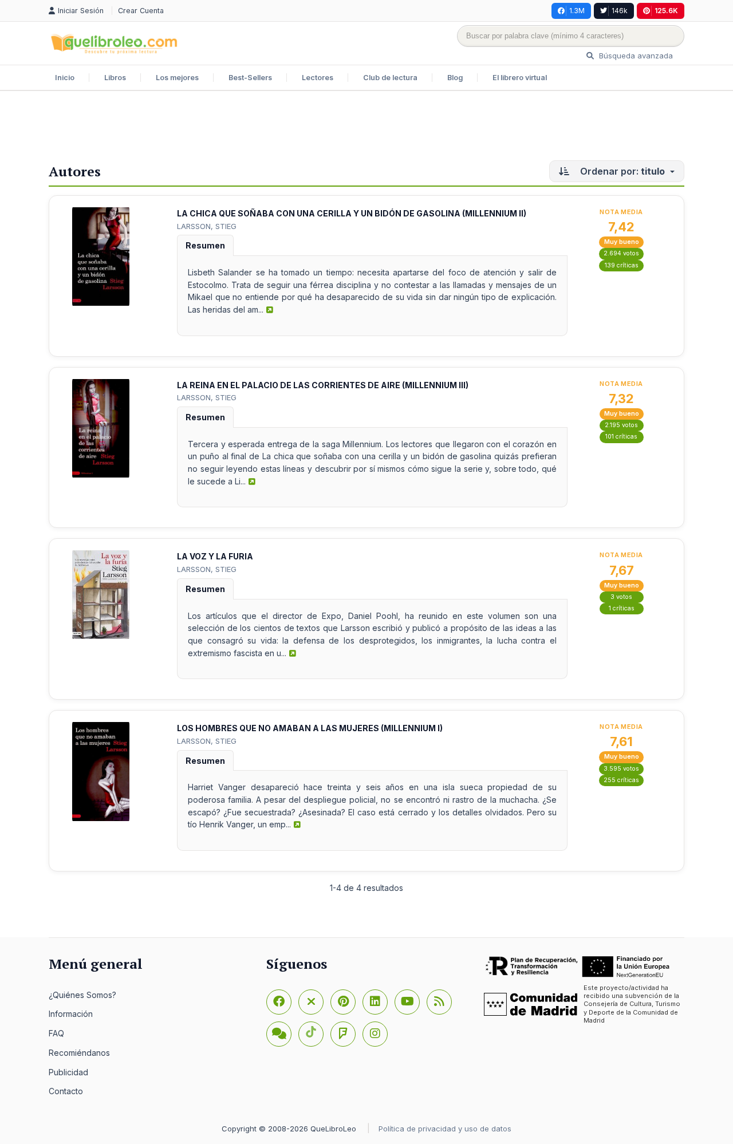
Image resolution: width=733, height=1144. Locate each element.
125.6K (666, 10)
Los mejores (177, 77)
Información (71, 1014)
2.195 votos (621, 425)
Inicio (64, 77)
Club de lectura (390, 77)
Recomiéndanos (79, 1053)
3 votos (621, 597)
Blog (455, 77)
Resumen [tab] (205, 245)
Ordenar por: (621, 171)
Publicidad (68, 1072)
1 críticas (622, 608)
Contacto (66, 1091)
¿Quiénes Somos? (82, 995)
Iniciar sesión (82, 10)
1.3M (577, 10)
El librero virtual (519, 77)
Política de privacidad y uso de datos (445, 1128)
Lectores (317, 77)
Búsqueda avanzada (635, 55)
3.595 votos (621, 768)
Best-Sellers (250, 77)
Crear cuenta (141, 10)
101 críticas (621, 436)
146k (620, 10)
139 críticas (622, 265)
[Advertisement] (366, 128)
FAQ (56, 1033)
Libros (115, 77)
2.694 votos (621, 253)
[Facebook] (278, 1002)
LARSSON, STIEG (207, 226)
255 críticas (621, 780)
